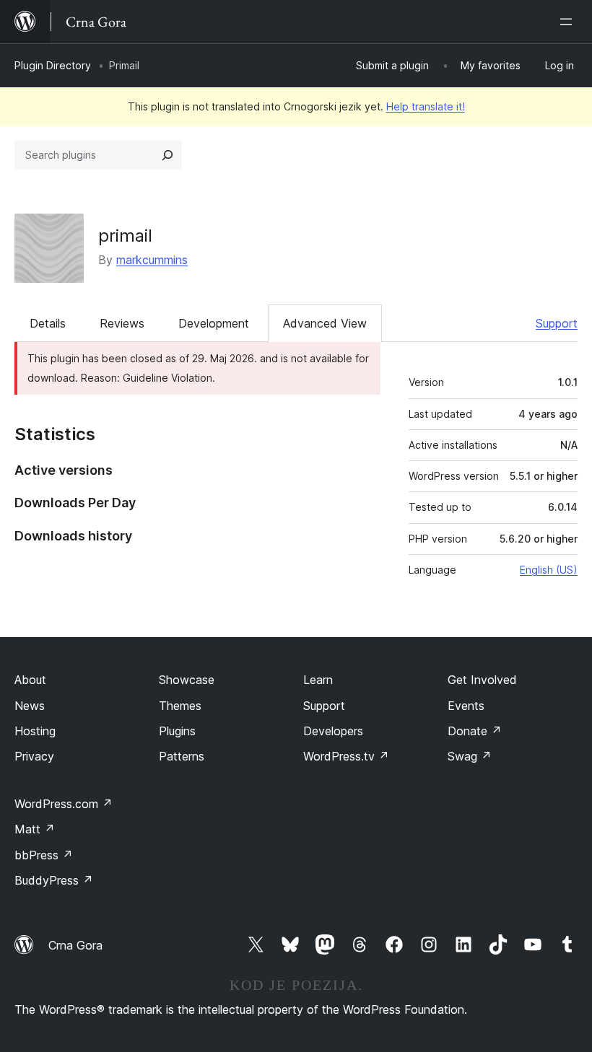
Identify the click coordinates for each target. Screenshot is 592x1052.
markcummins (152, 260)
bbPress (43, 855)
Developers (333, 731)
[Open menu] (569, 21)
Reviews (122, 323)
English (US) (549, 570)
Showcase (186, 679)
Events (466, 705)
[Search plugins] (167, 155)
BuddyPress (53, 880)
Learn (318, 679)
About (30, 679)
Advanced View (325, 323)
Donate (475, 731)
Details (48, 323)
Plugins (177, 731)
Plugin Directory (52, 65)
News (29, 705)
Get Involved (482, 679)
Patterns (181, 756)
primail (125, 235)
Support (557, 323)
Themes (180, 705)
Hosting (35, 731)
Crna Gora (75, 945)
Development (213, 323)
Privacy (34, 756)
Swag (470, 756)
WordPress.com (63, 804)
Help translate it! (425, 106)
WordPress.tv (346, 756)
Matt (34, 829)
